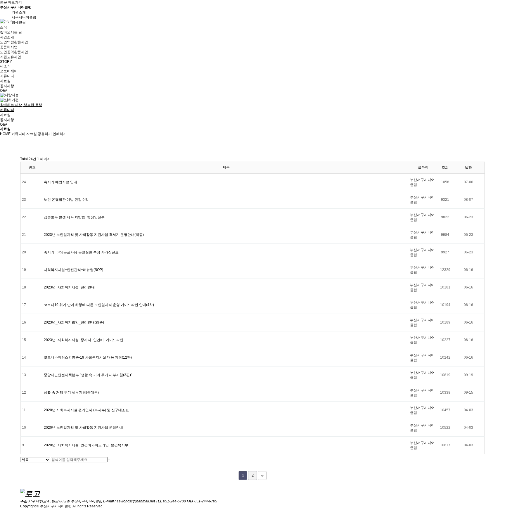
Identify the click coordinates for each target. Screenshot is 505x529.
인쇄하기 (60, 134)
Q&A (3, 91)
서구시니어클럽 (24, 17)
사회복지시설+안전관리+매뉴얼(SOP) (73, 270)
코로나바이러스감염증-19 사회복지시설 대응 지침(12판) (88, 357)
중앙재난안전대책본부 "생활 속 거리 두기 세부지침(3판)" (88, 375)
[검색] (109, 459)
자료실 (5, 81)
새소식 (5, 66)
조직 (3, 27)
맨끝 (262, 475)
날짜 (468, 167)
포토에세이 (9, 71)
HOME (5, 134)
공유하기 (45, 134)
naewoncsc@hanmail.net (135, 501)
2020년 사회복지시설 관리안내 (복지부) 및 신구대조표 (86, 410)
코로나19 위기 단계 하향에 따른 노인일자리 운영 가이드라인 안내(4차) (99, 305)
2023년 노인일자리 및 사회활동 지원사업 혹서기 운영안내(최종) (94, 235)
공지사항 (7, 86)
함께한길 (19, 22)
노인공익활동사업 (14, 52)
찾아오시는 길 (11, 32)
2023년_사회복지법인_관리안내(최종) (74, 322)
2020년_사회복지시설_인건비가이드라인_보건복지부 (86, 445)
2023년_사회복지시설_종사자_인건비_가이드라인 (83, 340)
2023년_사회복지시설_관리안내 (69, 287)
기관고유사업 (10, 57)
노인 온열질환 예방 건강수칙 (66, 200)
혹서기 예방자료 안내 (60, 182)
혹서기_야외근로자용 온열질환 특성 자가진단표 (81, 252)
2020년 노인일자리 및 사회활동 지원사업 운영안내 (83, 428)
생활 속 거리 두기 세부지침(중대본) (71, 392)
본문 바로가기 (11, 2)
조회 (445, 167)
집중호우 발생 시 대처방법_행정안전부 (74, 217)
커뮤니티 (18, 134)
